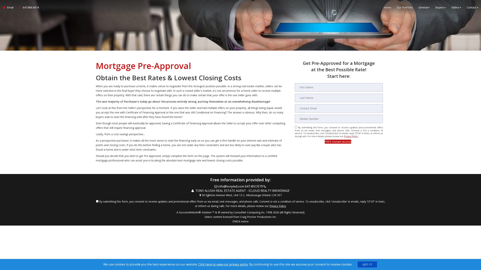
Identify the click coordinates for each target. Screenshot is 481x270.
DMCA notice (240, 221)
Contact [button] (471, 7)
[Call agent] (265, 186)
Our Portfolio (405, 7)
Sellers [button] (455, 7)
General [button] (423, 7)
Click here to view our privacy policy (223, 264)
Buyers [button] (439, 7)
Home (387, 7)
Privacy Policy (351, 136)
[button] (338, 142)
